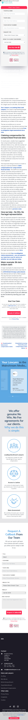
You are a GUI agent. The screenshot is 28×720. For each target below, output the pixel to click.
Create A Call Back (14, 313)
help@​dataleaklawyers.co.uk (12, 669)
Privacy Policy (15, 55)
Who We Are (4, 679)
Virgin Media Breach (6, 685)
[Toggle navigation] (25, 2)
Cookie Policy (20, 714)
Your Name (6, 560)
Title (4, 554)
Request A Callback (13, 612)
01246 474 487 (8, 663)
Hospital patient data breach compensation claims (7, 345)
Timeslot (4, 589)
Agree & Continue (14, 718)
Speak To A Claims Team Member (12, 39)
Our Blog (3, 676)
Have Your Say (6, 596)
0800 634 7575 (12, 305)
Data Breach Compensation (8, 688)
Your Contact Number (10, 25)
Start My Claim (13, 47)
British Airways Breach (7, 682)
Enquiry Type (7, 32)
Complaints (4, 697)
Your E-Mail (7, 17)
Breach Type (6, 582)
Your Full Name (8, 10)
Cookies (3, 700)
